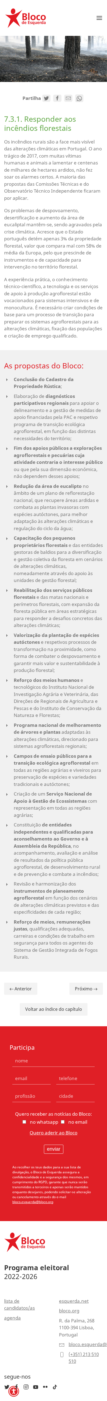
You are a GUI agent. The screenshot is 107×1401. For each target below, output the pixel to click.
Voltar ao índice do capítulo (53, 1009)
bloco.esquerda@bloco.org (32, 1202)
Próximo (84, 989)
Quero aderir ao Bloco (53, 1132)
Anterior (22, 989)
